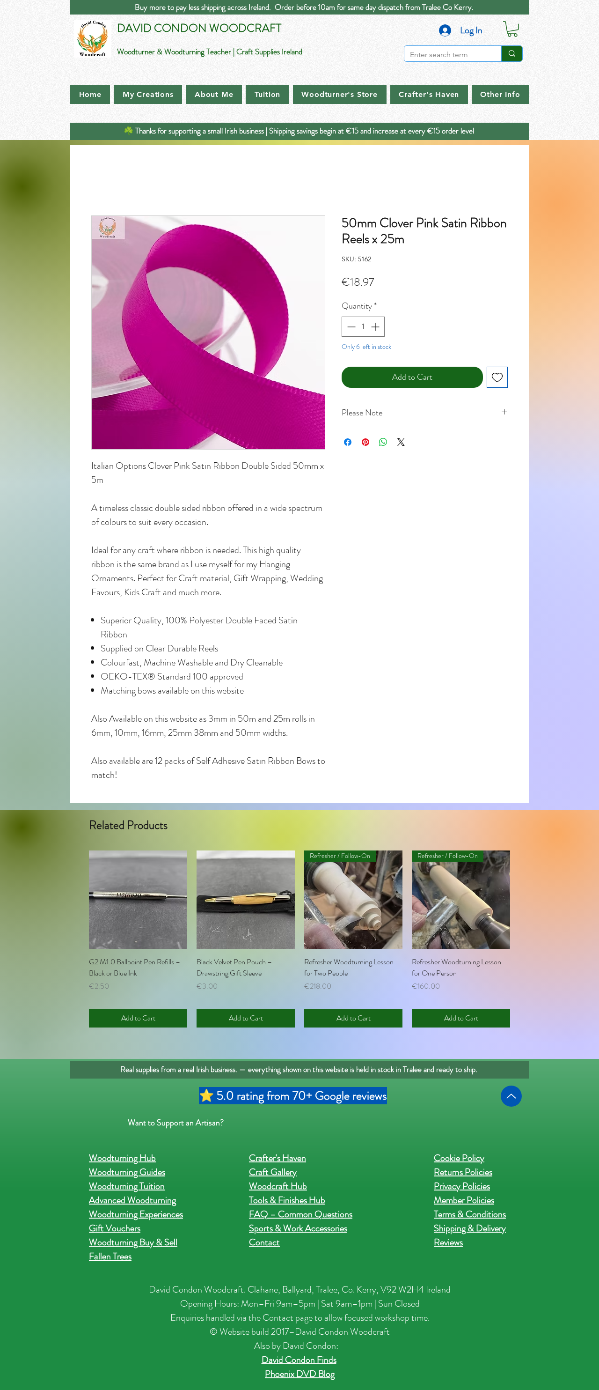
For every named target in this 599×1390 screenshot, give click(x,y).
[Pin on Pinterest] (365, 442)
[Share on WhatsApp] (383, 442)
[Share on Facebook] (347, 442)
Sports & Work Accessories (298, 1228)
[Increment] (376, 326)
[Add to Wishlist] (497, 377)
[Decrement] (350, 326)
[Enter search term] (511, 53)
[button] (512, 29)
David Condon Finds (299, 1360)
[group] (299, 939)
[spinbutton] (363, 326)
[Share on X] (401, 442)
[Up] (511, 1096)
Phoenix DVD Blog (300, 1374)
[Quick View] (138, 899)
